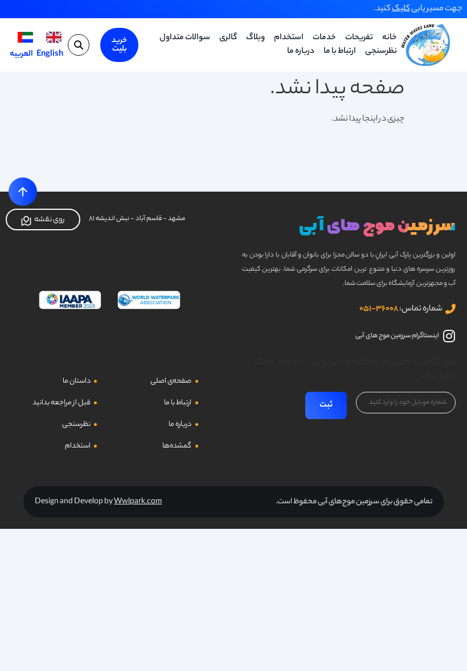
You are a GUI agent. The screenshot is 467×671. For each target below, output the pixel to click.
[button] (78, 45)
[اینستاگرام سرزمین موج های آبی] (449, 336)
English (49, 54)
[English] (54, 37)
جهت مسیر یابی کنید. (418, 9)
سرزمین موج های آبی (377, 225)
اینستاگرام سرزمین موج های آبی (397, 336)
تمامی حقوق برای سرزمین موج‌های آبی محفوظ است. (354, 501)
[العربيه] (25, 37)
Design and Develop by (98, 501)
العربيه (21, 54)
